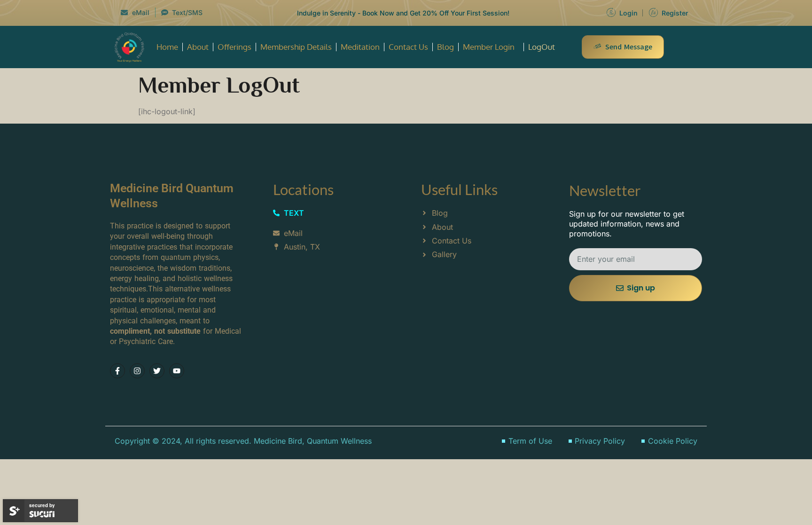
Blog (445, 47)
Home (167, 47)
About (198, 47)
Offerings (234, 47)
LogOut (541, 47)
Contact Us (408, 47)
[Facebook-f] (117, 370)
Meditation (360, 47)
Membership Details (296, 47)
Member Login (489, 47)
